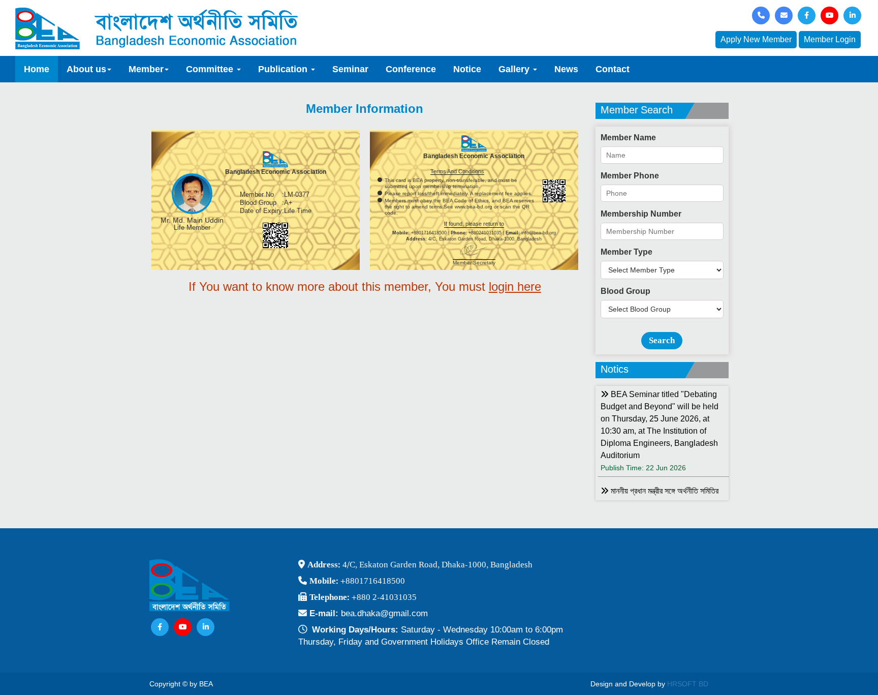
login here (515, 286)
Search (662, 340)
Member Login (830, 39)
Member (146, 69)
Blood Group (625, 291)
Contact (612, 69)
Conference (411, 69)
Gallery (515, 69)
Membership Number (641, 213)
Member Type (626, 252)
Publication (284, 69)
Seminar (350, 69)
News (566, 69)
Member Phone (630, 175)
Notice (467, 69)
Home (36, 69)
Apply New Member (756, 39)
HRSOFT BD (687, 684)
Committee (211, 69)
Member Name (628, 137)
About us (86, 69)
